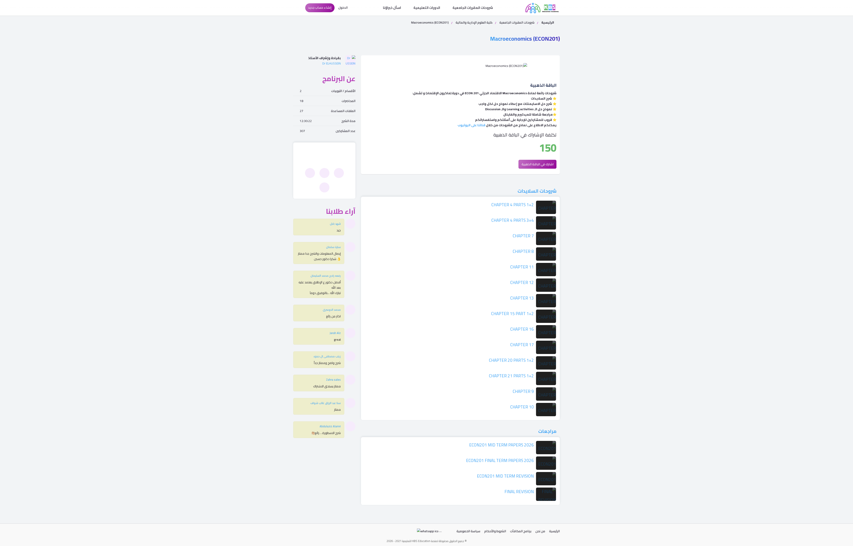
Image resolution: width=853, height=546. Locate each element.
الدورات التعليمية (427, 7)
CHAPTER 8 (523, 251)
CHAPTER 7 (523, 236)
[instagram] (318, 532)
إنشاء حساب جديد (319, 7)
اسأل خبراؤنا (392, 7)
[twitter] (307, 532)
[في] (324, 187)
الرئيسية (547, 22)
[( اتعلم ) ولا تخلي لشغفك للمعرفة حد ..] (542, 7)
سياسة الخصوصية (468, 531)
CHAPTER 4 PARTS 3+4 (512, 220)
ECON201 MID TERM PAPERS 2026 (501, 445)
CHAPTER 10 (522, 407)
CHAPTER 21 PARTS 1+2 (511, 376)
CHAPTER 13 (522, 298)
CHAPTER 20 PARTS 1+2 (511, 360)
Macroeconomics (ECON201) (525, 38)
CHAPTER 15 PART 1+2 (512, 314)
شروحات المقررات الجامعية (473, 7)
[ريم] (310, 173)
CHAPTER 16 (522, 329)
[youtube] (297, 532)
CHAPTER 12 (522, 282)
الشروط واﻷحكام (495, 531)
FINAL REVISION (519, 492)
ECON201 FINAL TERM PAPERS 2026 (500, 460)
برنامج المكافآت (520, 531)
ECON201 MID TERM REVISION (505, 476)
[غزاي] (324, 173)
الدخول (343, 7)
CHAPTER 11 (522, 267)
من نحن (540, 531)
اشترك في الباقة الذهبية (538, 164)
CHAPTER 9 (523, 391)
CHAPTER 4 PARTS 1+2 (512, 205)
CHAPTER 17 (522, 345)
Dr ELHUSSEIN (331, 63)
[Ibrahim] (339, 173)
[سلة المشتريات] (297, 7)
